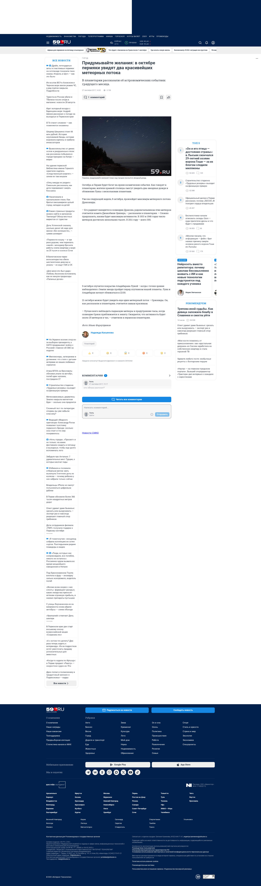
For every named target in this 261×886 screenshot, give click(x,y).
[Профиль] (213, 43)
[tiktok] (137, 772)
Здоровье (90, 753)
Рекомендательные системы (143, 865)
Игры (151, 36)
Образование (127, 753)
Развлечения (158, 744)
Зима (123, 722)
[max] (116, 772)
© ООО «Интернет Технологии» (59, 877)
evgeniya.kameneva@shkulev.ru (195, 837)
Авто (87, 722)
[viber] (109, 772)
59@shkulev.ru (75, 855)
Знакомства (70, 36)
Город (88, 736)
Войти (91, 415)
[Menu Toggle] (48, 43)
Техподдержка (53, 736)
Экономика (188, 740)
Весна (88, 731)
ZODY (144, 36)
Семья (155, 753)
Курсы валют (133, 36)
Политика (156, 731)
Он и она (156, 722)
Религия (156, 749)
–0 (168, 393)
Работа (155, 740)
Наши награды (53, 727)
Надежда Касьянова (102, 332)
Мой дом (125, 740)
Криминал (126, 727)
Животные (90, 749)
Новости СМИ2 (90, 432)
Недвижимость (54, 36)
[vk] (95, 772)
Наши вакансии (53, 731)
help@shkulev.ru (64, 859)
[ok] (102, 772)
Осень (155, 727)
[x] (123, 772)
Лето (123, 736)
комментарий (96, 97)
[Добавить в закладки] (161, 97)
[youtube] (130, 772)
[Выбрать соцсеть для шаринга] (168, 97)
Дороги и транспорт (95, 740)
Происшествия (159, 736)
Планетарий (89, 344)
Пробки (131, 42)
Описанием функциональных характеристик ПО (150, 850)
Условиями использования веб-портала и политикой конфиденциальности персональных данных (170, 852)
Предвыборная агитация (58, 740)
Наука (124, 744)
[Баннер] (96, 50)
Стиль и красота (190, 727)
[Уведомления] (206, 43)
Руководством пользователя (143, 848)
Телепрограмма (96, 36)
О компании (52, 722)
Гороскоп (120, 36)
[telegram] (88, 772)
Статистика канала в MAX (58, 744)
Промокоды (162, 36)
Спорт (185, 722)
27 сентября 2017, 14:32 (91, 90)
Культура (125, 731)
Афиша (109, 36)
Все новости (61, 60)
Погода (82, 36)
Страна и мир (189, 731)
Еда (87, 744)
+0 (160, 393)
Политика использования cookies (145, 861)
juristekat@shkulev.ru (108, 857)
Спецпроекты (189, 744)
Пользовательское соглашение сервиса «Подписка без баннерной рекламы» (162, 869)
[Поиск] (200, 43)
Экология (187, 736)
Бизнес (88, 727)
